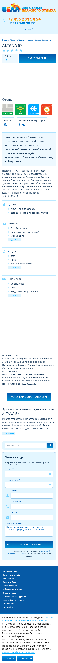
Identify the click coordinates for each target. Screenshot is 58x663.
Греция (30, 40)
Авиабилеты (8, 578)
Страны (14, 40)
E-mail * (15, 512)
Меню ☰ (29, 29)
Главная (6, 40)
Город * (10, 469)
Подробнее (14, 240)
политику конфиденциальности (18, 652)
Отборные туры (9, 593)
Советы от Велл (9, 582)
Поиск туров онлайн (12, 575)
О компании (8, 603)
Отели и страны (10, 585)
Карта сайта (8, 607)
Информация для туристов (14, 596)
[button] (53, 68)
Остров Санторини (43, 40)
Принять (9, 658)
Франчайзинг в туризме (13, 600)
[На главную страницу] (29, 9)
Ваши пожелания (14, 523)
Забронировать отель (12, 589)
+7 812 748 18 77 (21, 23)
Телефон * (16, 501)
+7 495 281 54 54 (24, 19)
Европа (22, 40)
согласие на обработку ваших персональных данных (27, 619)
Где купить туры (10, 571)
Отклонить (25, 658)
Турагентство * (13, 479)
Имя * (14, 490)
